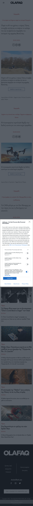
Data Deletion (8, 283)
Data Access (16, 283)
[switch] (27, 253)
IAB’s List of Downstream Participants (18, 245)
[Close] (30, 222)
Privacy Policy (25, 283)
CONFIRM (10, 278)
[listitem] (16, 249)
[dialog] (16, 253)
